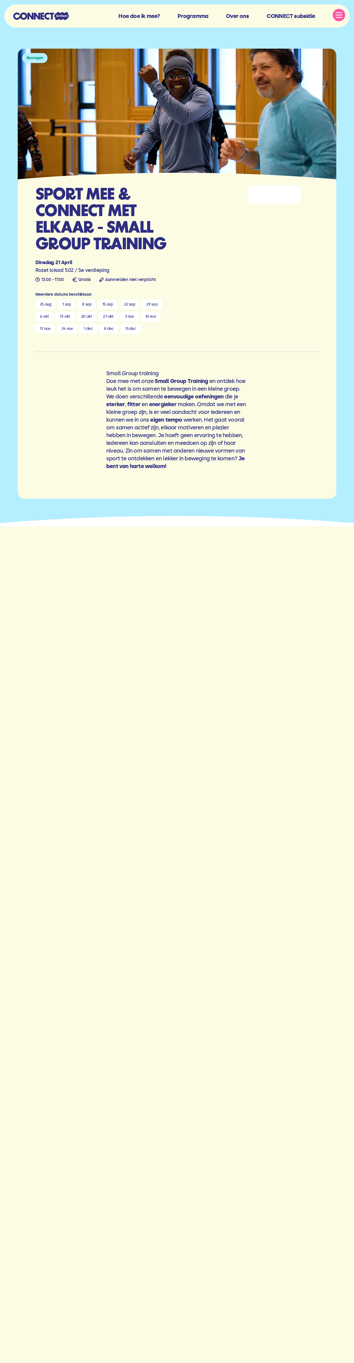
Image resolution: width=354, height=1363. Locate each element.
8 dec (109, 328)
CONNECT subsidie (291, 16)
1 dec (88, 328)
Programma (193, 16)
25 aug (45, 304)
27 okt (108, 316)
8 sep (86, 304)
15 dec (130, 328)
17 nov (45, 328)
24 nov (67, 328)
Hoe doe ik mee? (139, 16)
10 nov (150, 316)
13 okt (65, 316)
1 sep (66, 304)
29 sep (152, 304)
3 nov (129, 316)
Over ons (237, 16)
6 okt (44, 316)
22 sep (129, 304)
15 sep (107, 304)
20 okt (86, 316)
